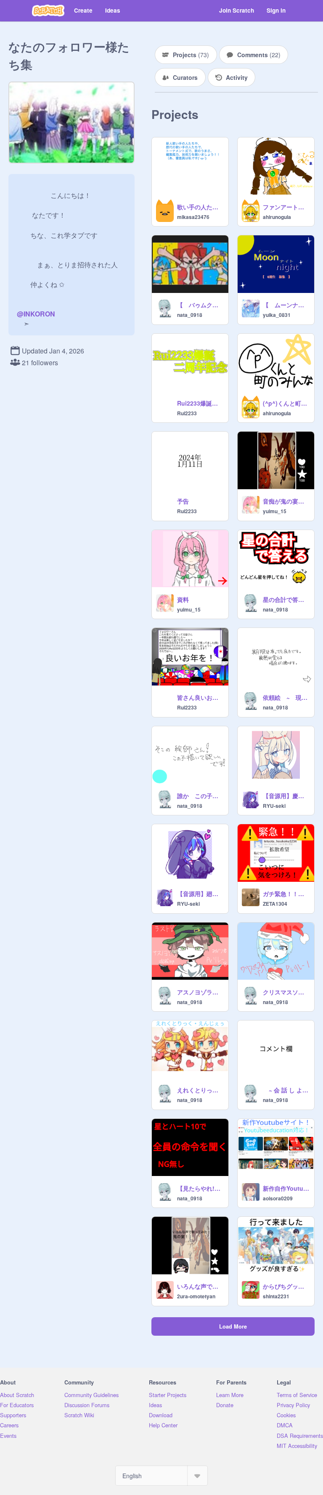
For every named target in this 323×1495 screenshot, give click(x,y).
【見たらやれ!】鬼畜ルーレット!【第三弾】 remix (200, 1188)
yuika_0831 (277, 315)
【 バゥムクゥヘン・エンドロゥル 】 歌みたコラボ (200, 305)
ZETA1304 (275, 903)
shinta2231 (276, 1296)
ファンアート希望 (286, 207)
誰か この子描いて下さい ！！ (200, 795)
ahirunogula (277, 217)
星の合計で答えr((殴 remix (286, 599)
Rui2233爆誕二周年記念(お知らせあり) (200, 403)
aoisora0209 (278, 1198)
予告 (183, 501)
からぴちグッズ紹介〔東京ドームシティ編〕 (286, 1286)
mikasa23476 (193, 217)
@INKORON (36, 314)
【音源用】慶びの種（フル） (286, 795)
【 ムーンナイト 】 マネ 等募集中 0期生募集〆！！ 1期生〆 (286, 305)
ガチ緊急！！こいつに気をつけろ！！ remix (286, 893)
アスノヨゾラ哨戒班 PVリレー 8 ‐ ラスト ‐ (200, 992)
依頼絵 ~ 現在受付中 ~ (286, 697)
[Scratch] (48, 10)
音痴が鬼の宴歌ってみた (286, 501)
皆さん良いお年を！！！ (200, 697)
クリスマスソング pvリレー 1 (286, 992)
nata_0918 (189, 315)
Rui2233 (187, 413)
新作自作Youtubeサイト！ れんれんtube (286, 1188)
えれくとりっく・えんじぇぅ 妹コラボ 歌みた (200, 1090)
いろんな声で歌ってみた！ (200, 1286)
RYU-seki (274, 805)
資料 (183, 599)
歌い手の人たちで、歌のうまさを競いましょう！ (200, 207)
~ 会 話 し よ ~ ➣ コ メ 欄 (286, 1090)
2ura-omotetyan (196, 1296)
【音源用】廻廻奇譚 (200, 893)
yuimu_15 (274, 511)
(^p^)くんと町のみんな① (286, 403)
